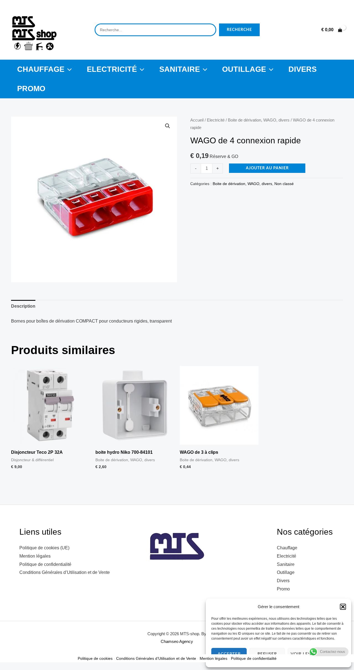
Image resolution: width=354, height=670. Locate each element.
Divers (302, 69)
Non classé (284, 183)
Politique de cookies (95, 658)
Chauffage (40, 69)
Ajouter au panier (267, 168)
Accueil (197, 120)
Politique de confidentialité (45, 564)
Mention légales (35, 556)
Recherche (239, 30)
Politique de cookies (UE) (44, 547)
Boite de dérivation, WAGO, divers (259, 120)
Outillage (244, 69)
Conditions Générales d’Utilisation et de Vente (64, 572)
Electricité (112, 69)
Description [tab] (23, 306)
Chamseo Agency (177, 641)
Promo (31, 88)
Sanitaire (179, 69)
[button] (343, 607)
